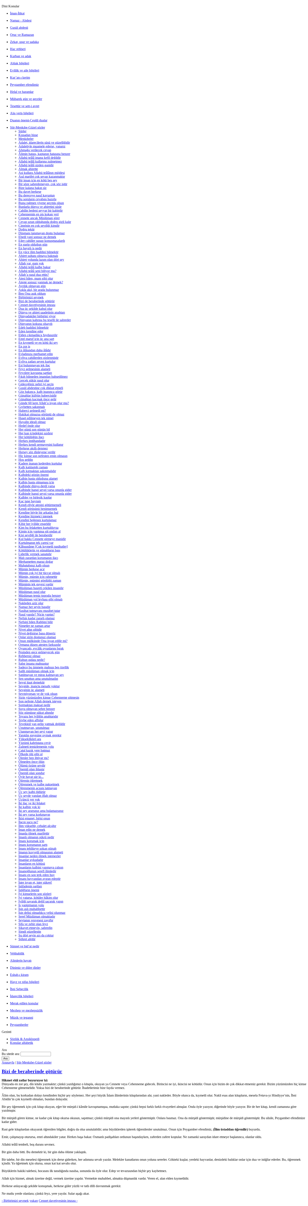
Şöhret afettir (26, 939)
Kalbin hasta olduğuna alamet (38, 478)
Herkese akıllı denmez (33, 448)
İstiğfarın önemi (28, 890)
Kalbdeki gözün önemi (33, 475)
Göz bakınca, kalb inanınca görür (40, 391)
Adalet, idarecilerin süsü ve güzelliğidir (44, 142)
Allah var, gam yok (31, 263)
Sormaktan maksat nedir (34, 705)
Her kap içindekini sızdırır (35, 433)
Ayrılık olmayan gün (32, 286)
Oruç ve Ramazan (22, 34)
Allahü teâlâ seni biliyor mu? (37, 271)
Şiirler (22, 131)
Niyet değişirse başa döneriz (37, 633)
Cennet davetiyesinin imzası (36, 305)
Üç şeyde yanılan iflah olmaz (37, 795)
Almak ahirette (28, 169)
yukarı (34, 1200)
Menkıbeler (26, 139)
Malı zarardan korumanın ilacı (38, 558)
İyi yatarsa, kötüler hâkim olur (38, 897)
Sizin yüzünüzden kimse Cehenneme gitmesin (48, 697)
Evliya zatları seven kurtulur (37, 361)
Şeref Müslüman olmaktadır (36, 916)
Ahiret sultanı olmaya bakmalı (38, 256)
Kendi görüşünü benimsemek (37, 509)
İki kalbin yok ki (29, 807)
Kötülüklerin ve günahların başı (39, 550)
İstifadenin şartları (30, 886)
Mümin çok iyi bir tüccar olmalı (39, 573)
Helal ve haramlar (22, 92)
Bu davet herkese (29, 191)
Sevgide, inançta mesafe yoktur (39, 686)
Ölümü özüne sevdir (31, 765)
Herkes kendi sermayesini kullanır (40, 444)
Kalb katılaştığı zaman (33, 467)
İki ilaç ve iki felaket (31, 803)
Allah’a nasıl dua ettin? (33, 274)
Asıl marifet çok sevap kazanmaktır (41, 176)
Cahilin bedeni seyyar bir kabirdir (40, 210)
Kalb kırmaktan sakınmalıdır (37, 471)
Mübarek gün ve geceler (26, 99)
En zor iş (24, 346)
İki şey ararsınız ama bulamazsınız (40, 811)
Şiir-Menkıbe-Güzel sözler (27, 127)
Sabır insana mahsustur (33, 663)
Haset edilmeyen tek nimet (35, 418)
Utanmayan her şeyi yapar (35, 731)
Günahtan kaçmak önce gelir (37, 399)
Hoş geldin (25, 459)
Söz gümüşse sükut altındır (36, 712)
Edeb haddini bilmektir (33, 327)
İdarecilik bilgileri (21, 996)
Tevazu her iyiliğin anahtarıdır (38, 716)
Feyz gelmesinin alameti (34, 369)
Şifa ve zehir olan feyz (33, 924)
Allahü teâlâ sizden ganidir (36, 165)
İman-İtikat (17, 13)
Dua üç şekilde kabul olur (35, 308)
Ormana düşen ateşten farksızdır (39, 644)
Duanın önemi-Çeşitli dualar (28, 120)
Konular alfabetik (21, 1043)
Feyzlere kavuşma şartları (35, 373)
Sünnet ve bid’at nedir (24, 946)
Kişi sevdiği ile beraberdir (35, 535)
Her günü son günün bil (34, 429)
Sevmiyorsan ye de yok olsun (37, 693)
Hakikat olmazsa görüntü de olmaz (41, 414)
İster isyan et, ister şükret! (35, 882)
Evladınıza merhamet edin (35, 354)
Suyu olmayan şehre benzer (36, 709)
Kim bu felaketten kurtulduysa (38, 527)
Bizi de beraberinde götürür (36, 301)
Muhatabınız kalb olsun (33, 565)
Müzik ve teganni (21, 1017)
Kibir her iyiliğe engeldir (34, 524)
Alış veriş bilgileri (22, 113)
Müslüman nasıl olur (31, 592)
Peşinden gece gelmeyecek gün (39, 652)
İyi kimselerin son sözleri (34, 894)
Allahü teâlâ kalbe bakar (34, 267)
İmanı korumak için (31, 841)
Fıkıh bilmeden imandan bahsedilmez (43, 376)
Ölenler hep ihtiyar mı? (33, 758)
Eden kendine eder (30, 331)
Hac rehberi (18, 49)
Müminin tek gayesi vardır (35, 584)
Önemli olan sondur (31, 773)
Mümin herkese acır (31, 569)
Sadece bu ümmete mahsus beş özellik (43, 667)
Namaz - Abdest (20, 20)
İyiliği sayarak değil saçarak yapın (40, 901)
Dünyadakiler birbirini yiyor (37, 316)
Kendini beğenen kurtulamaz (37, 520)
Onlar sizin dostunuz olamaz (37, 637)
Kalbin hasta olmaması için (36, 482)
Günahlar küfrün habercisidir (37, 395)
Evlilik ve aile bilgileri (24, 70)
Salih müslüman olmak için (36, 671)
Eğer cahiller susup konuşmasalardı (41, 240)
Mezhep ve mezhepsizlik (26, 1010)
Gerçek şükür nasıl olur (33, 380)
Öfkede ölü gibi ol (30, 754)
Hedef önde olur (29, 425)
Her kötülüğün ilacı (31, 437)
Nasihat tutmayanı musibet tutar (39, 610)
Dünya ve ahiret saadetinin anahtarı (41, 312)
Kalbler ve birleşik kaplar (35, 497)
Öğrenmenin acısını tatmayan (37, 788)
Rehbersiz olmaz (29, 656)
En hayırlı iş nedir (30, 248)
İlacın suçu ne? (28, 822)
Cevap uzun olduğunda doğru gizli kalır (44, 222)
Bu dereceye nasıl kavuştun (36, 195)
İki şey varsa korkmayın (34, 814)
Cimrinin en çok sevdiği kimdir (39, 225)
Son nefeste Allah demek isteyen (39, 701)
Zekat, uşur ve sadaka (24, 42)
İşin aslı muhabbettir (31, 909)
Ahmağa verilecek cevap (34, 150)
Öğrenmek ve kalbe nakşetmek (38, 784)
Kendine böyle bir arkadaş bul (38, 512)
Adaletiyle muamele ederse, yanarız (41, 146)
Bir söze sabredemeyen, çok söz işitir (42, 184)
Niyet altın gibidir (30, 629)
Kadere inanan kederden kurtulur (40, 463)
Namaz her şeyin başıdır (34, 607)
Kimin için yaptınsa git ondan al (39, 531)
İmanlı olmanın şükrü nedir (36, 837)
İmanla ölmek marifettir (33, 833)
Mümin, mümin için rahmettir (37, 576)
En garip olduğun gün (32, 244)
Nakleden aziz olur (30, 603)
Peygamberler (19, 1024)
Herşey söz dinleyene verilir (36, 452)
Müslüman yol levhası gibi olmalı (40, 599)
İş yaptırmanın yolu (31, 905)
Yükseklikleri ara (29, 739)
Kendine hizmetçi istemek (35, 516)
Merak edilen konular (24, 1003)
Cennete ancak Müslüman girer (39, 218)
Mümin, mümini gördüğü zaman (39, 580)
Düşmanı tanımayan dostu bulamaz (41, 233)
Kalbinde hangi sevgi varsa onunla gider (45, 490)
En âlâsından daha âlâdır (34, 350)
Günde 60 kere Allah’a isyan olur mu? (43, 403)
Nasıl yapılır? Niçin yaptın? (36, 614)
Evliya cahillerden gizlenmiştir (38, 357)
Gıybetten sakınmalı (31, 407)
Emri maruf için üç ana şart (36, 339)
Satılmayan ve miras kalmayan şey (41, 675)
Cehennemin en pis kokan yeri (38, 214)
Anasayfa (8, 1062)
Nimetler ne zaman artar (34, 626)
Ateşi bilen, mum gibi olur (35, 278)
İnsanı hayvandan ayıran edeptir (39, 878)
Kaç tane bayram (29, 501)
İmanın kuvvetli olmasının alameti (40, 852)
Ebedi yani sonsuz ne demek (37, 237)
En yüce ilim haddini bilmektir (38, 252)
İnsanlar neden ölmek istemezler (39, 856)
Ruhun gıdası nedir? (31, 660)
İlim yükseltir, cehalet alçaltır (37, 826)
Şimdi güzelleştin (29, 931)
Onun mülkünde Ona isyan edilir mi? (42, 641)
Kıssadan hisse (28, 135)
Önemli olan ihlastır (31, 769)
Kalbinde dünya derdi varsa (36, 486)
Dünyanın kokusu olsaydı (35, 324)
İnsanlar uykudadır (30, 860)
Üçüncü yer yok (29, 799)
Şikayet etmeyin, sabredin (35, 928)
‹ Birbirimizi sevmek (15, 1200)
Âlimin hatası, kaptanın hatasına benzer (44, 154)
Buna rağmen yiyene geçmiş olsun (41, 203)
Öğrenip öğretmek (30, 780)
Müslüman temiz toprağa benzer (39, 595)
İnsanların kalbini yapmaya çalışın (40, 867)
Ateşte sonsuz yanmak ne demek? (40, 282)
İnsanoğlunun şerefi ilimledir (37, 871)
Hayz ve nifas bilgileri (24, 982)
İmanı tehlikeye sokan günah (37, 848)
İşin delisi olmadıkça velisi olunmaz (41, 912)
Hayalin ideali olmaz (32, 422)
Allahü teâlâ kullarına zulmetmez (40, 161)
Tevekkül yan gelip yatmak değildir (41, 724)
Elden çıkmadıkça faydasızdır (37, 335)
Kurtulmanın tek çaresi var (35, 542)
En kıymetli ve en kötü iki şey (38, 342)
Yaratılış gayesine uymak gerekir (39, 735)
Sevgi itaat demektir (31, 682)
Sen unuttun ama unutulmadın (38, 678)
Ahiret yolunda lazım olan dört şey (41, 259)
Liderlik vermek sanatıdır (35, 554)
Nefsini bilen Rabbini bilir (35, 622)
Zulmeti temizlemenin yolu (36, 746)
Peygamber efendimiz (24, 84)
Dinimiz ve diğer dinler (25, 967)
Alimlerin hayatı (20, 960)
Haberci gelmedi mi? (32, 410)
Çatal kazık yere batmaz (34, 750)
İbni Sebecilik (19, 989)
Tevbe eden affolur (30, 720)
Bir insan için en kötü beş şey (37, 180)
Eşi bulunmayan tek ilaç (34, 365)
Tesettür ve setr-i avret (24, 106)
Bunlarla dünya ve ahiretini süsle (40, 206)
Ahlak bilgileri (19, 63)
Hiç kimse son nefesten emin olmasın (42, 456)
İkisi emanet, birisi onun (34, 818)
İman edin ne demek (31, 829)
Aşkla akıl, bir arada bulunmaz (38, 290)
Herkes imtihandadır (31, 441)
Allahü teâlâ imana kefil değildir (39, 157)
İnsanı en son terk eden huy (36, 875)
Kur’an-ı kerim (20, 77)
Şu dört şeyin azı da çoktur (36, 935)
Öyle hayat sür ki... (31, 777)
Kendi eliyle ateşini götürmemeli (39, 505)
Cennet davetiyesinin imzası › (58, 1200)
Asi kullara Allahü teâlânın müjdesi (41, 173)
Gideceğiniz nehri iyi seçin (36, 384)
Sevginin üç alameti (31, 690)
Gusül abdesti (19, 27)
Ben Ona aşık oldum (32, 293)
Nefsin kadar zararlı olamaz (36, 618)
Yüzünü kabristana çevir (34, 743)
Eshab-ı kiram (19, 975)
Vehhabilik (17, 953)
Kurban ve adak (20, 56)
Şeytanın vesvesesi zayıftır (35, 920)
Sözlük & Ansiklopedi (24, 1039)
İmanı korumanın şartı (32, 845)
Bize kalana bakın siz (32, 188)
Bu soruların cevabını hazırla (37, 199)
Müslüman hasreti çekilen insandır (40, 588)
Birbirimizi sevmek (31, 297)
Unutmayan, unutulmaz (33, 727)
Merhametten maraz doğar (35, 561)
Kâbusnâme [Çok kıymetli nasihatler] (43, 546)
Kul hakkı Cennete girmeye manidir (42, 539)
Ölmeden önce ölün (31, 761)
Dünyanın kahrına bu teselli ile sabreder (44, 320)
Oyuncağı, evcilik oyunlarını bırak (41, 648)
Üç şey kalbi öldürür (31, 792)
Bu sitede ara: (11, 1054)
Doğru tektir (26, 229)
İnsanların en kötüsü (31, 863)
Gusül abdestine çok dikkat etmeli (40, 388)
